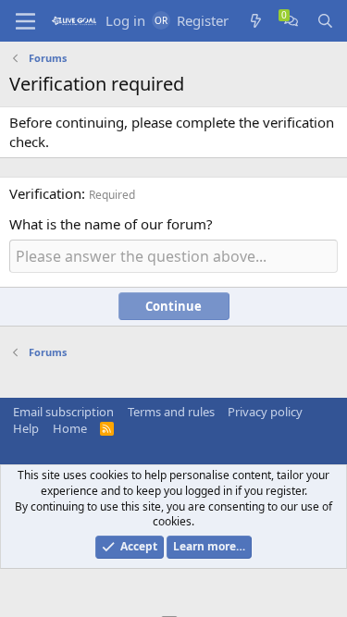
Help (26, 428)
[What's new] (256, 21)
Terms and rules (171, 411)
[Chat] (291, 21)
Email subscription (63, 411)
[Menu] (25, 21)
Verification (45, 193)
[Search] (325, 21)
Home (70, 428)
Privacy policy (265, 411)
